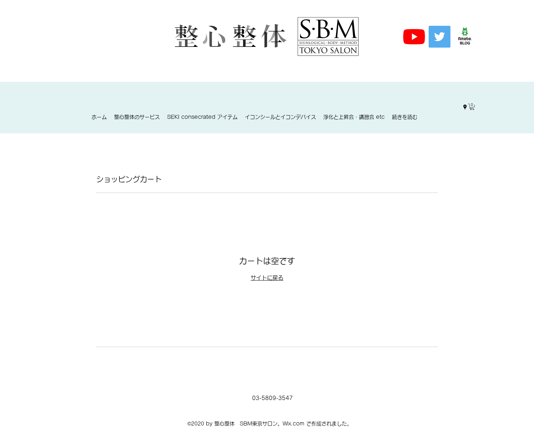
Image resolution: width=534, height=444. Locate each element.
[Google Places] (465, 107)
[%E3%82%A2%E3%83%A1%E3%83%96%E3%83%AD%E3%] (465, 37)
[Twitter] (439, 37)
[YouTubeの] (414, 37)
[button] (472, 107)
